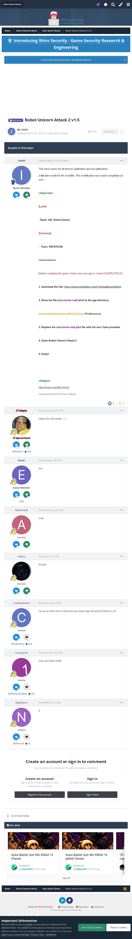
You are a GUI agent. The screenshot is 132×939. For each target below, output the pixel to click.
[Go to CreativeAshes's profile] (21, 617)
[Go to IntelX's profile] (11, 131)
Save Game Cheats (58, 133)
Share (93, 131)
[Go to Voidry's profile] (21, 571)
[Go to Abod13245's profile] (21, 524)
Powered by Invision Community (66, 909)
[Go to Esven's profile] (21, 475)
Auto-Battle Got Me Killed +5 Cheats (32, 857)
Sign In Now (92, 794)
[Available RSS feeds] (125, 888)
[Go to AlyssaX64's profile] (14, 867)
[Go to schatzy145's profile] (21, 667)
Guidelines (51, 934)
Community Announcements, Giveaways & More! (66, 59)
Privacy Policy (66, 906)
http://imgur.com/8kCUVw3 (54, 387)
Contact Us (98, 906)
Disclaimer (83, 906)
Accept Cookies (93, 927)
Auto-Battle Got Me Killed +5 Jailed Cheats (86, 857)
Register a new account (39, 794)
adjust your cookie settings (15, 934)
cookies (28, 924)
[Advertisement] (66, 90)
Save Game (16, 120)
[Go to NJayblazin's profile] (21, 717)
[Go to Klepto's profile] (21, 425)
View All (66, 878)
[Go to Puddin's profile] (122, 867)
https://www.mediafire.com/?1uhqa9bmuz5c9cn (92, 286)
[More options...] (121, 161)
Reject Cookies (118, 927)
